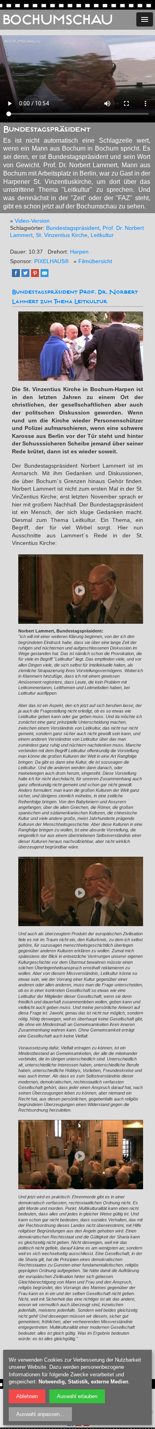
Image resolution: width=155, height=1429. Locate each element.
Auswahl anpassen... (40, 1414)
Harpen (79, 251)
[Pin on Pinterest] (37, 275)
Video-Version (32, 221)
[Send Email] (46, 275)
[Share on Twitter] (27, 275)
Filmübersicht (95, 261)
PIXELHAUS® (51, 261)
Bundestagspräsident (72, 228)
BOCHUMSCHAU (57, 19)
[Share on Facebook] (18, 275)
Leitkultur (102, 235)
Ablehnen (27, 1396)
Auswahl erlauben (77, 1396)
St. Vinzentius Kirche (61, 235)
